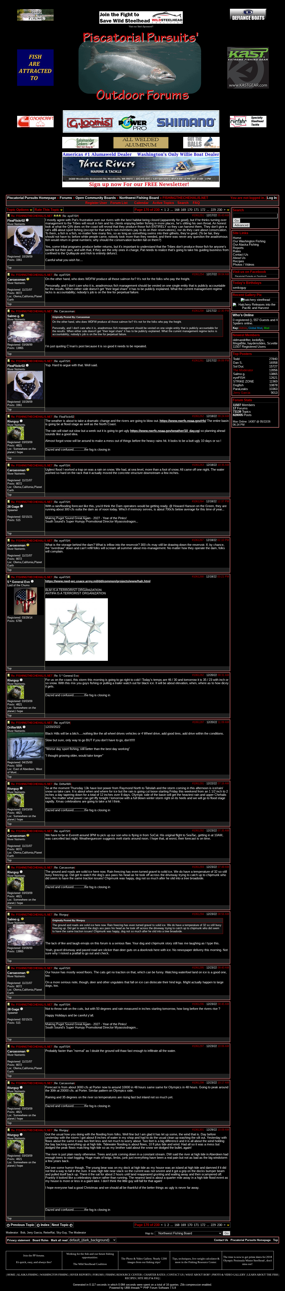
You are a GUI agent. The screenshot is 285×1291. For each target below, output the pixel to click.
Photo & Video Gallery (139, 1258)
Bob (22, 1232)
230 (219, 209)
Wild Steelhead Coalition (92, 1264)
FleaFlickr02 (16, 220)
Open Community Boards (96, 198)
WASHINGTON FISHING (54, 1274)
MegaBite (239, 343)
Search (183, 203)
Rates (237, 251)
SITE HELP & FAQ (148, 1278)
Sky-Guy (61, 1232)
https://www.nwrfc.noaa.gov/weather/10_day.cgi (165, 430)
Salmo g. (13, 316)
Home (237, 238)
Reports (238, 248)
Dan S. (237, 362)
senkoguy (239, 287)
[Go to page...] (228, 209)
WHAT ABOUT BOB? (197, 1274)
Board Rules (40, 1240)
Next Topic (60, 1225)
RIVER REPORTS (80, 1274)
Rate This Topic (47, 209)
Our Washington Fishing (249, 241)
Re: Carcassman (64, 311)
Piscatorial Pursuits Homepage (31, 198)
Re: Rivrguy (61, 914)
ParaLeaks (240, 389)
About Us (239, 258)
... (171, 209)
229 (213, 209)
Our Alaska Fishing (246, 244)
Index (44, 1225)
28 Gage (13, 506)
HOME (11, 1274)
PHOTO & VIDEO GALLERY (228, 1274)
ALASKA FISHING (27, 1274)
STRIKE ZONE (243, 381)
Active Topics (163, 203)
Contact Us (240, 254)
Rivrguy (13, 421)
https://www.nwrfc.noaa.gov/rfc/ (183, 420)
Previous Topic (22, 1225)
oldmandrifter (241, 340)
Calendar (141, 203)
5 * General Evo (18, 582)
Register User (96, 203)
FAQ (196, 203)
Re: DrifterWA (62, 784)
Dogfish (238, 385)
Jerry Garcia (34, 1232)
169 (183, 209)
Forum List (118, 203)
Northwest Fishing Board (139, 198)
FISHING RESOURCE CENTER (124, 1274)
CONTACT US (175, 1274)
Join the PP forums (33, 1255)
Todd (236, 359)
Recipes (238, 261)
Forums (66, 198)
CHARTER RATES (154, 1274)
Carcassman (16, 279)
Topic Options (18, 209)
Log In (272, 198)
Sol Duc (238, 366)
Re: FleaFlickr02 (64, 416)
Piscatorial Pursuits (244, 276)
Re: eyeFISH (70, 215)
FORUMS (98, 1274)
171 (196, 209)
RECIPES (130, 1278)
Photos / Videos (243, 264)
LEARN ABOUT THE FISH (262, 1274)
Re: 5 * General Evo (66, 675)
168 (176, 209)
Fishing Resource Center (202, 1262)
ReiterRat (49, 1232)
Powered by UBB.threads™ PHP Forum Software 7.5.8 (142, 1287)
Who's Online (243, 315)
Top (9, 267)
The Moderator (77, 1232)
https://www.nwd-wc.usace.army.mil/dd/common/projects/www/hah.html (97, 581)
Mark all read (59, 1240)
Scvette (272, 343)
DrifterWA (14, 727)
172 (202, 209)
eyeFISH (239, 377)
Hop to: (149, 1233)
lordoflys (258, 340)
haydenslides (256, 343)
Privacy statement (18, 1240)
